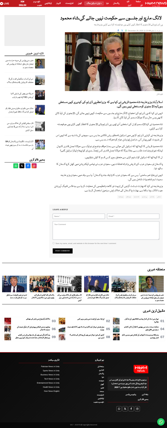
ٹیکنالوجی (48, 3)
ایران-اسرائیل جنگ (93, 3)
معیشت (101, 380)
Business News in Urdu (50, 375)
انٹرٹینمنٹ (69, 3)
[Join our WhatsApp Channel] (161, 422)
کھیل (80, 3)
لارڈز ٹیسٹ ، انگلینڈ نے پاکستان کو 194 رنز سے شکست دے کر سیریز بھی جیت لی (19, 145)
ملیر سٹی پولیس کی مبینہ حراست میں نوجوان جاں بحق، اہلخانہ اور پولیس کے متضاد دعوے (19, 64)
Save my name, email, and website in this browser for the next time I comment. (86, 243)
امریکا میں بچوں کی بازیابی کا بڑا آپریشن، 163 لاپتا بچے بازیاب (22, 95)
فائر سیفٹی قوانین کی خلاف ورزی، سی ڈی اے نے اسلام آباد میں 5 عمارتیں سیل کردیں (20, 127)
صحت (102, 391)
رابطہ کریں (145, 394)
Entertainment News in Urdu (48, 383)
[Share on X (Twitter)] (122, 30)
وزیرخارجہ (120, 197)
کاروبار (58, 3)
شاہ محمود (136, 197)
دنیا (107, 3)
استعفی (159, 197)
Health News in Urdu (51, 387)
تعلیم (102, 388)
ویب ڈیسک (159, 31)
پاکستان (116, 3)
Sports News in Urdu (51, 371)
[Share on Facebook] (118, 30)
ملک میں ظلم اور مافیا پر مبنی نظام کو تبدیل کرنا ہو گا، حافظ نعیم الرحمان (19, 110)
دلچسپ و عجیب (99, 402)
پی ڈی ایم (144, 197)
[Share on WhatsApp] (126, 30)
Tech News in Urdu (51, 379)
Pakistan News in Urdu (50, 366)
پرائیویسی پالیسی (131, 394)
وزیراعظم (128, 197)
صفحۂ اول (101, 366)
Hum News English (51, 391)
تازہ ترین (101, 370)
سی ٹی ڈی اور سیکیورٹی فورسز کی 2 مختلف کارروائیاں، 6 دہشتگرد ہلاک (20, 80)
